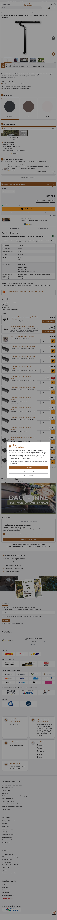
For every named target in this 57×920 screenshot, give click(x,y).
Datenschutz (25, 475)
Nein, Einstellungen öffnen (28, 472)
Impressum (31, 475)
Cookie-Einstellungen (37, 461)
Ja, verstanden (29, 467)
